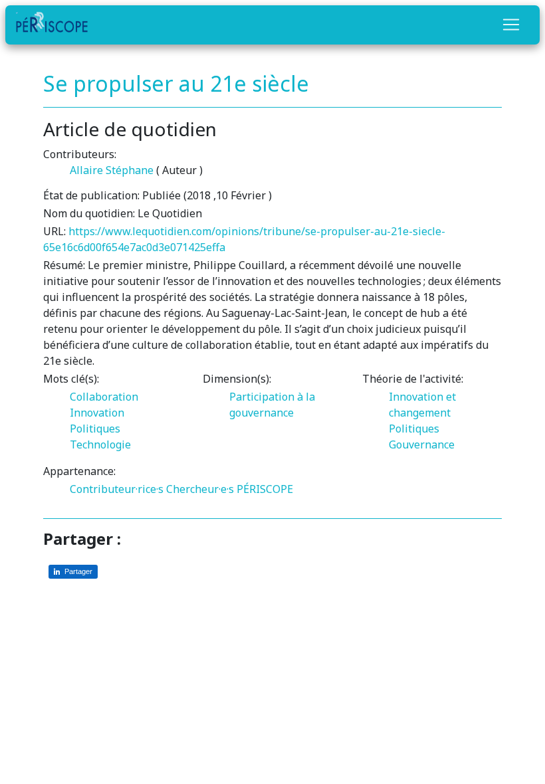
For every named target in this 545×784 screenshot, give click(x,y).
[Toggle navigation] (511, 24)
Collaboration (104, 396)
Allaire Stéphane (112, 170)
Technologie (100, 444)
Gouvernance (422, 444)
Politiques (95, 428)
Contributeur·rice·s (117, 489)
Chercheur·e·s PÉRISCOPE (229, 489)
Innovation (97, 412)
